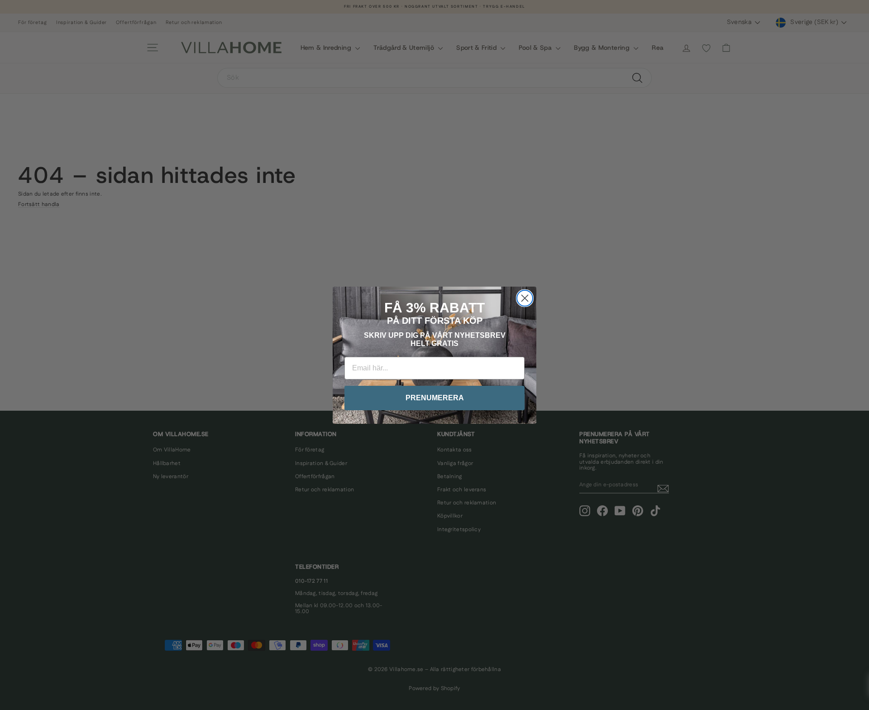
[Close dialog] (525, 298)
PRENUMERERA (435, 398)
